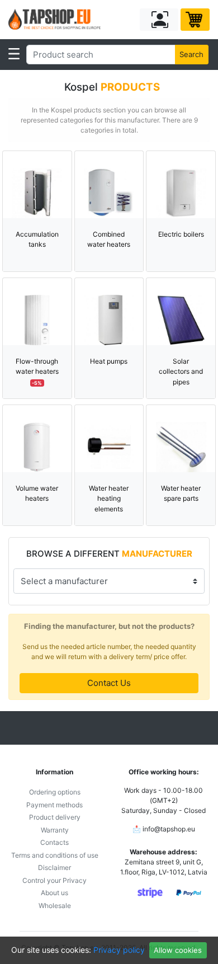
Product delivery (54, 817)
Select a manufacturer (64, 581)
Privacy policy (119, 949)
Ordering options (54, 792)
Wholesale (55, 905)
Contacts (54, 842)
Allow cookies (178, 950)
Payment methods (54, 805)
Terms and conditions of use (54, 855)
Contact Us (109, 683)
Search (191, 54)
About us (54, 892)
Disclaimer (54, 867)
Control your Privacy (54, 880)
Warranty (55, 830)
